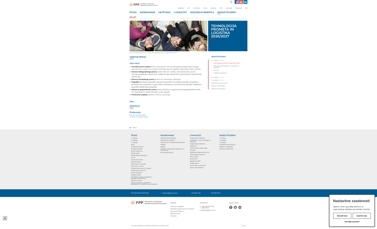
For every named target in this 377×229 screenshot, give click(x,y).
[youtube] (241, 2)
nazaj (134, 128)
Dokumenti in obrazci (138, 164)
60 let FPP (193, 159)
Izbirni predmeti (136, 173)
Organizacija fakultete (197, 144)
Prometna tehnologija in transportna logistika (226, 66)
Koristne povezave (167, 152)
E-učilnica (196, 8)
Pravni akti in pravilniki (198, 165)
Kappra (163, 144)
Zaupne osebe (136, 175)
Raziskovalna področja (168, 138)
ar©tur (243, 226)
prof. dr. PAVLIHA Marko (138, 115)
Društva (192, 150)
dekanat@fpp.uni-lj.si (208, 210)
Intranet (213, 8)
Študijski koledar (136, 149)
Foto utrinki (194, 157)
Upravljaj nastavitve (352, 222)
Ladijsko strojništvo (220, 73)
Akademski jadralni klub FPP (200, 152)
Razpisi (163, 147)
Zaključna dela (136, 162)
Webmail (238, 8)
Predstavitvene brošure (227, 144)
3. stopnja (134, 142)
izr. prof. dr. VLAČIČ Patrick (139, 117)
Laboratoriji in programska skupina (173, 142)
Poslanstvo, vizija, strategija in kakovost (200, 141)
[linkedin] (245, 2)
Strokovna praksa (137, 160)
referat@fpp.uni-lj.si (170, 193)
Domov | (132, 52)
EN (246, 8)
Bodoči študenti (140, 52)
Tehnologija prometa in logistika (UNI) (226, 63)
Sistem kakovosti (137, 151)
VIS (188, 8)
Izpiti (132, 144)
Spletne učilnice (136, 180)
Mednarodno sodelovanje (198, 148)
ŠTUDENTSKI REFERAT (140, 193)
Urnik (205, 8)
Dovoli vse (342, 216)
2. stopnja (134, 140)
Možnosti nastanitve (226, 149)
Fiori (221, 8)
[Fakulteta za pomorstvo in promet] (144, 3)
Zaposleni (193, 146)
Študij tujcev (135, 153)
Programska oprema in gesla (141, 168)
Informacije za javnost (197, 154)
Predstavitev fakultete (197, 138)
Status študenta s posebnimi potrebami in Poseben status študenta (144, 183)
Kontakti (229, 8)
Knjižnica (181, 8)
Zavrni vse (362, 216)
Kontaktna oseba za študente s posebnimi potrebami (141, 177)
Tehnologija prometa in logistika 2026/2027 (164, 52)
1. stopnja (148, 52)
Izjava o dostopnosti (197, 167)
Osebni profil (194, 163)
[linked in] (240, 206)
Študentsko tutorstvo (138, 170)
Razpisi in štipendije (226, 147)
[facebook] (236, 2)
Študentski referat (137, 147)
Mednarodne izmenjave (139, 155)
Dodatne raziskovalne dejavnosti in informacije (172, 149)
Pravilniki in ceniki (137, 166)
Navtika (216, 70)
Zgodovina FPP (195, 161)
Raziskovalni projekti (168, 140)
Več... (132, 101)
